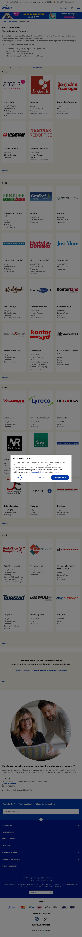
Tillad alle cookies (60, 477)
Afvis (17, 477)
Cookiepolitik (36, 472)
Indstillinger (41, 477)
